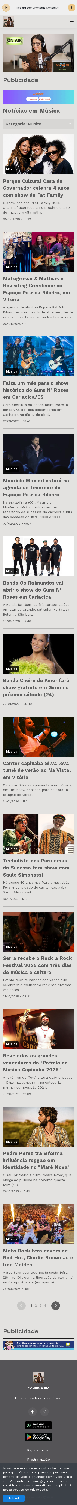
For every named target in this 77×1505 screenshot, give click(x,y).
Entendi (14, 1498)
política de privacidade (30, 1489)
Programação (38, 1459)
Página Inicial (38, 1450)
